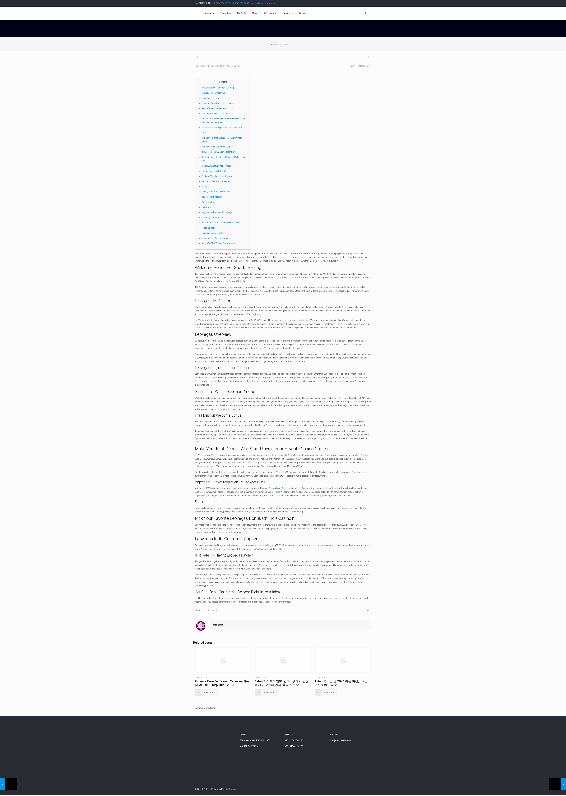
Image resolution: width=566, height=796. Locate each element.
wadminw (215, 66)
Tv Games (206, 207)
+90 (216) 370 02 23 (294, 740)
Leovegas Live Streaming (213, 93)
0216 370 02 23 (223, 3)
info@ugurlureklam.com (265, 3)
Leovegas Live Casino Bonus (214, 238)
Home (274, 44)
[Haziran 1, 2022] (557, 784)
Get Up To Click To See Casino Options (219, 243)
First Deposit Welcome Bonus (214, 113)
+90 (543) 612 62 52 (294, 746)
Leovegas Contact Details (213, 233)
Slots (203, 133)
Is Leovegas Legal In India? (213, 171)
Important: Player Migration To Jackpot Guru (221, 127)
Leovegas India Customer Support (217, 147)
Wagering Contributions (212, 217)
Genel (285, 44)
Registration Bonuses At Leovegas (217, 212)
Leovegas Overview (210, 98)
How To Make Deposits (212, 197)
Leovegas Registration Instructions (217, 103)
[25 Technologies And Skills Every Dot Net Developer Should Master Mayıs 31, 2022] (8, 784)
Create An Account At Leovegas (216, 166)
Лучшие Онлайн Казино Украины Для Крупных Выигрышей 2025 (222, 683)
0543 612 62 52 (242, 3)
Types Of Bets (208, 228)
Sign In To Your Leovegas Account (217, 108)
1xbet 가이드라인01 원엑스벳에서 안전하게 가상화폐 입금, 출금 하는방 (282, 683)
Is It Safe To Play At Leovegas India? (218, 152)
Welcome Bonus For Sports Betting (217, 88)
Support (205, 186)
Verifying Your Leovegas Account (216, 176)
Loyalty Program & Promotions (215, 192)
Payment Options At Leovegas (215, 181)
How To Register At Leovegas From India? (220, 222)
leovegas (276, 492)
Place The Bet (207, 202)
